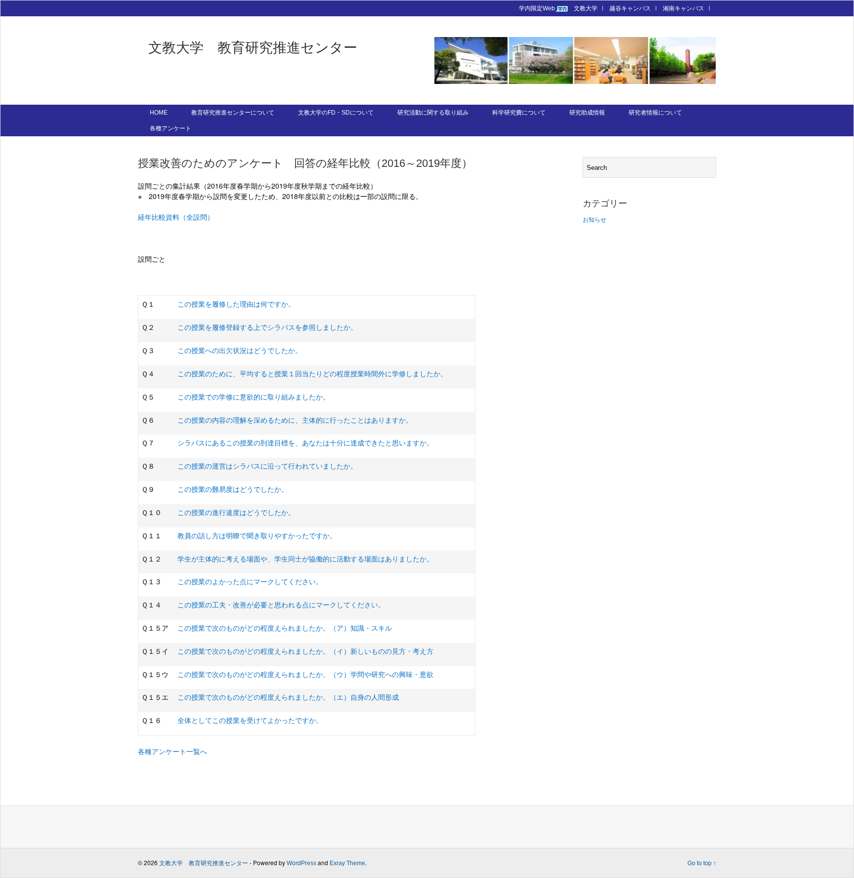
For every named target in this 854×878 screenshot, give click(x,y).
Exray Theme (347, 863)
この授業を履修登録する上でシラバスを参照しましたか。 (267, 327)
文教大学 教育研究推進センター (252, 47)
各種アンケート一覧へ (172, 752)
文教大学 (586, 8)
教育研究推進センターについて (232, 112)
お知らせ (594, 219)
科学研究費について (519, 112)
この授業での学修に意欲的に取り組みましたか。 (253, 397)
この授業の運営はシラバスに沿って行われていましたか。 (267, 466)
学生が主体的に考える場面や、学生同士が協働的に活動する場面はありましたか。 (305, 559)
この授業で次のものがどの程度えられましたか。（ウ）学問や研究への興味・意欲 (305, 674)
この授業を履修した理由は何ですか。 (236, 304)
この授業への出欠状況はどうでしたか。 (239, 351)
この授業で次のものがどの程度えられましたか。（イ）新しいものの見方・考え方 (305, 651)
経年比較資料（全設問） (176, 217)
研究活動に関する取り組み (433, 112)
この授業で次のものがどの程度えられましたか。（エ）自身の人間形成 (288, 697)
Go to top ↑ (701, 863)
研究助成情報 (587, 112)
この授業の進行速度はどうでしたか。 (236, 513)
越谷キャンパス (630, 8)
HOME (159, 112)
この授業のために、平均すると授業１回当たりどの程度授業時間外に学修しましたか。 (312, 374)
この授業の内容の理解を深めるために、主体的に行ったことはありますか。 (295, 420)
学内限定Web (537, 8)
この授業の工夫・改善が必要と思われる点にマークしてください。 (281, 605)
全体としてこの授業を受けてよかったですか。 (250, 720)
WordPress (301, 863)
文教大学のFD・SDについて (336, 112)
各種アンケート (170, 128)
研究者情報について (655, 112)
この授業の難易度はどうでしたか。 (232, 489)
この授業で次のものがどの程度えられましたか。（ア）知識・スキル (284, 628)
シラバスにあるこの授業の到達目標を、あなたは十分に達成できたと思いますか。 (305, 443)
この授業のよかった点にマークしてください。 (250, 582)
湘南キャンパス (683, 8)
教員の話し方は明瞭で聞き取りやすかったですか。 (257, 536)
